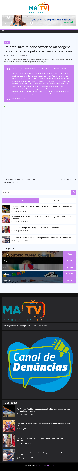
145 (69, 280)
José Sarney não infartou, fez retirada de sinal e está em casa (19, 181)
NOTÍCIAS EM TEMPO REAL (45, 465)
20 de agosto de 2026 (20, 221)
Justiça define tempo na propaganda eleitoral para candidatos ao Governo (40, 228)
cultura (6, 274)
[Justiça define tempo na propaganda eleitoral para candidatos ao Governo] (9, 440)
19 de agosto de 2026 (20, 231)
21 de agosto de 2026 (20, 211)
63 (69, 274)
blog (5, 261)
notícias (6, 42)
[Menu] (3, 31)
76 (69, 260)
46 (69, 267)
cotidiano (7, 267)
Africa (5, 254)
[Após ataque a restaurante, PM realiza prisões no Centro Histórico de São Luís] (9, 455)
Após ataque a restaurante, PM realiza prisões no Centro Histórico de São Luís (41, 238)
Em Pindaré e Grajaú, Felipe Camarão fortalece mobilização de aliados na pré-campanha (41, 217)
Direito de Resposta (66, 179)
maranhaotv (23, 55)
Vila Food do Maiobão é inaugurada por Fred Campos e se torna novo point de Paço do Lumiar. (41, 207)
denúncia (7, 281)
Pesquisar (74, 192)
